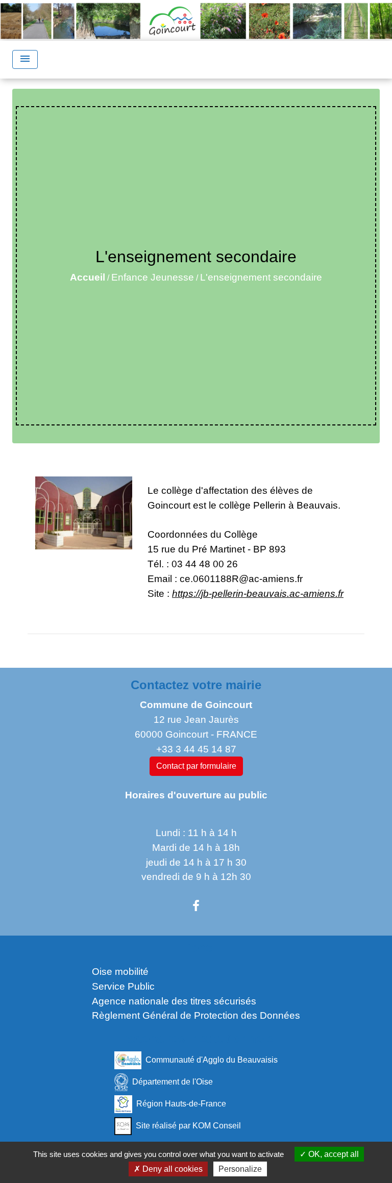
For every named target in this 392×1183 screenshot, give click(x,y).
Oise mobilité (120, 971)
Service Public (123, 986)
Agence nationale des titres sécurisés (174, 1001)
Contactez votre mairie (196, 685)
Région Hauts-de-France (181, 1103)
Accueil (87, 277)
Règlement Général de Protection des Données (196, 1015)
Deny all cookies (171, 1169)
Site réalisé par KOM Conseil (188, 1125)
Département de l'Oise (172, 1081)
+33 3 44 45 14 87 (196, 749)
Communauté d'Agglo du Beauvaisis (211, 1059)
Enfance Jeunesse (152, 277)
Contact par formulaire (196, 766)
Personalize (240, 1169)
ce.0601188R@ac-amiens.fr (241, 578)
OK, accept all (332, 1154)
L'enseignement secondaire (261, 277)
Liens (196, 947)
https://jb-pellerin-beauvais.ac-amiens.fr (258, 593)
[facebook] (196, 906)
